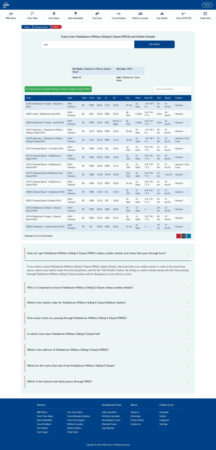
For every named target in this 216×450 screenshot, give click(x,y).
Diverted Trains (109, 424)
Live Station (42, 428)
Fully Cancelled (109, 412)
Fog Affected (108, 428)
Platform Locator (75, 424)
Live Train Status (75, 412)
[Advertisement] (108, 58)
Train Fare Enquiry (76, 420)
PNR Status (42, 412)
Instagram (164, 420)
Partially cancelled (111, 416)
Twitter (162, 416)
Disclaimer (136, 416)
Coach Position (44, 424)
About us (135, 412)
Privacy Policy (137, 420)
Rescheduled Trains (111, 420)
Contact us (136, 424)
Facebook (163, 412)
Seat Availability (44, 420)
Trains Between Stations (78, 416)
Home (207, 5)
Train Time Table (45, 416)
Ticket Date (72, 432)
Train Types (42, 432)
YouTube (163, 424)
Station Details (74, 428)
